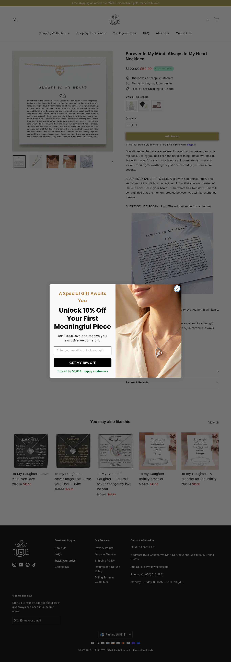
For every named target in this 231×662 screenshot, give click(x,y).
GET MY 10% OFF (82, 362)
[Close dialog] (177, 289)
